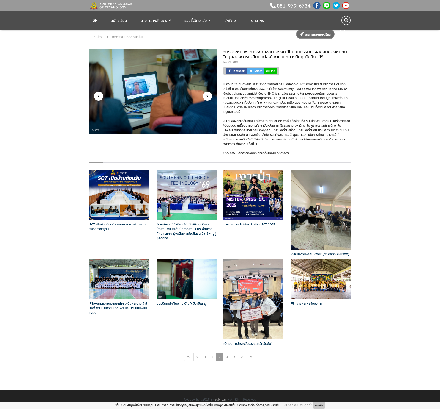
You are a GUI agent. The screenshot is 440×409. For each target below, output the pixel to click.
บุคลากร (257, 20)
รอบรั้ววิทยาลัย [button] (195, 20)
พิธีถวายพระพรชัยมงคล (306, 303)
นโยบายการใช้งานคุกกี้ (296, 405)
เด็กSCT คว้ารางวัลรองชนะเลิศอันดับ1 (247, 343)
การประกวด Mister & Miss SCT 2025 (249, 224)
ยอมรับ (319, 405)
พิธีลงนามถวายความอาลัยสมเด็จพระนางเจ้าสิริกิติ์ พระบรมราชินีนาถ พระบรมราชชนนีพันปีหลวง (118, 308)
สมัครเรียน (119, 20)
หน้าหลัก (96, 37)
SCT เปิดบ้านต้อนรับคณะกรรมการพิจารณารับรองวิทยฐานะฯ (117, 226)
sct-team (221, 399)
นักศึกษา (230, 20)
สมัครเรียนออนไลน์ (317, 34)
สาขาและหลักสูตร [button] (154, 20)
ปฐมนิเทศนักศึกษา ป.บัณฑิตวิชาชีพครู (181, 303)
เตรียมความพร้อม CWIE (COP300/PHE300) (320, 254)
